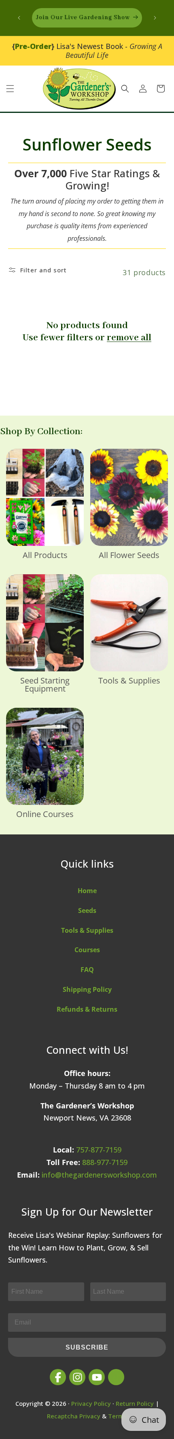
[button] (10, 89)
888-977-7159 (104, 1162)
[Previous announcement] (19, 18)
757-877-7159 (98, 1150)
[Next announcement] (155, 18)
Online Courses (45, 814)
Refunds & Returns (87, 1009)
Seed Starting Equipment (45, 685)
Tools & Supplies (129, 681)
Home (87, 890)
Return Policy (135, 1403)
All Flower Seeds (129, 555)
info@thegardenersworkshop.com (99, 1175)
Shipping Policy (87, 989)
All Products (45, 555)
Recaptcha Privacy (73, 1416)
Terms (117, 1416)
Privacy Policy (91, 1403)
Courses (87, 949)
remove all (129, 338)
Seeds (87, 910)
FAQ (87, 969)
